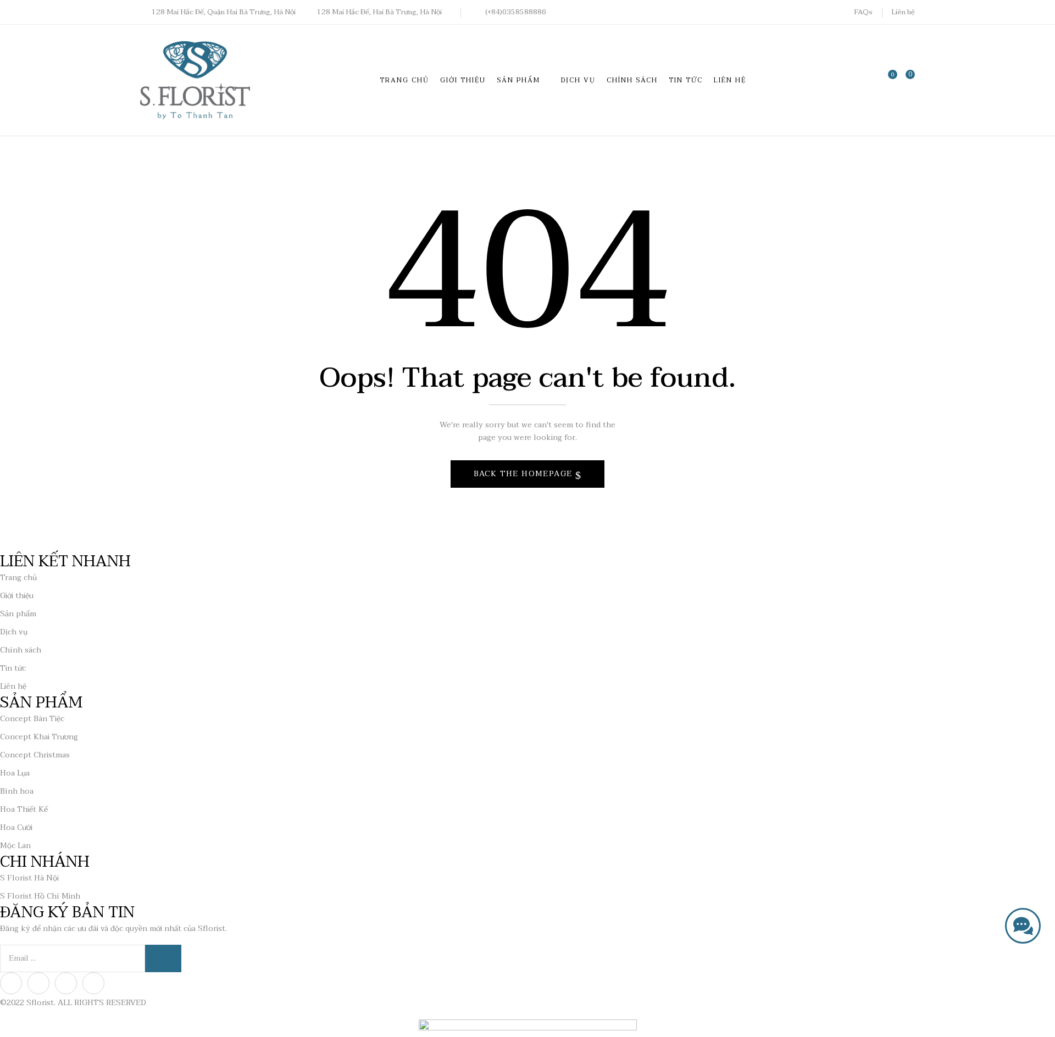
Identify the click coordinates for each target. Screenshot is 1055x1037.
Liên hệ (903, 12)
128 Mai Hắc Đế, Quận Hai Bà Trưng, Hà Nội (224, 12)
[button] (906, 80)
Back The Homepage (524, 473)
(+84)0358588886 (515, 12)
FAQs (863, 12)
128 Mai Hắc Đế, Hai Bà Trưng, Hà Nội (379, 12)
